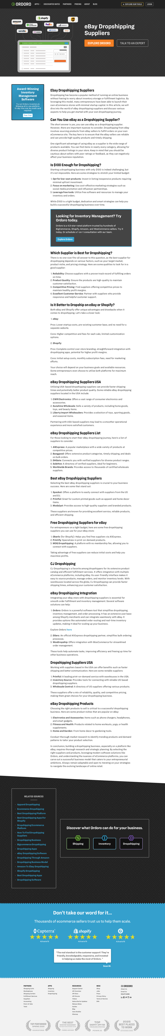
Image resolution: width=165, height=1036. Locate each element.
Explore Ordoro (99, 43)
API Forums (76, 996)
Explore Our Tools (132, 4)
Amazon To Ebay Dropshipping (33, 866)
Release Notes (77, 1004)
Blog (95, 4)
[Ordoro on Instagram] (129, 997)
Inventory (51, 991)
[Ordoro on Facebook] (124, 997)
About (87, 4)
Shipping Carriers (29, 993)
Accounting (27, 1001)
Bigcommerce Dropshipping (31, 844)
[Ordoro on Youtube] (130, 997)
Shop (98, 988)
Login (149, 4)
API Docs (75, 993)
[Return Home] (21, 4)
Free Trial (28, 115)
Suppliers (27, 999)
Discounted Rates (52, 4)
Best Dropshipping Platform (31, 813)
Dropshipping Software (29, 880)
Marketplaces (28, 991)
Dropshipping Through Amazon (33, 857)
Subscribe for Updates (79, 1001)
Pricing (78, 4)
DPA (98, 1001)
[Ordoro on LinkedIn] (122, 997)
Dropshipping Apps (27, 849)
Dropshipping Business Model (32, 862)
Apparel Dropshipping (28, 804)
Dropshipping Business (29, 840)
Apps (37, 4)
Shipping (51, 988)
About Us (124, 989)
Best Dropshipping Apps (29, 875)
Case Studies (76, 1011)
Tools (25, 1006)
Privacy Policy (101, 996)
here (69, 629)
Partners (67, 4)
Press (98, 993)
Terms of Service (102, 999)
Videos (74, 999)
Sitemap (75, 1014)
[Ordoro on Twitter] (126, 997)
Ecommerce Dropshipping (30, 809)
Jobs (98, 991)
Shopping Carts (29, 988)
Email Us (124, 991)
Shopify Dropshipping (28, 871)
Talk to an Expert (132, 43)
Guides (74, 1006)
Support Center (77, 988)
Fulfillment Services (30, 996)
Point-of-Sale (28, 1004)
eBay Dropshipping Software (32, 853)
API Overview (76, 991)
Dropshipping (52, 993)
